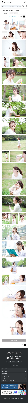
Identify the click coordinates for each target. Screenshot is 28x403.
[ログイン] (26, 6)
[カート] (23, 6)
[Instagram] (17, 365)
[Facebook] (11, 365)
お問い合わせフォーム (14, 361)
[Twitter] (14, 365)
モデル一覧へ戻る (12, 16)
